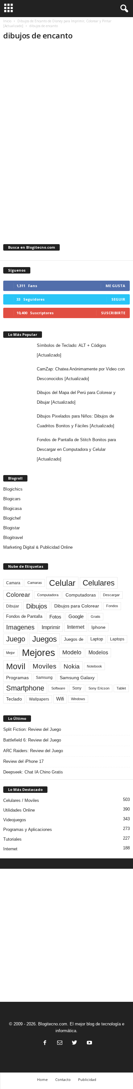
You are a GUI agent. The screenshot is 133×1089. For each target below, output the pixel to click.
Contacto (63, 1079)
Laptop (96, 639)
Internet (75, 627)
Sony (76, 688)
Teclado (14, 698)
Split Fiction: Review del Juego (32, 729)
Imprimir (51, 627)
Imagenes (20, 627)
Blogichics (13, 489)
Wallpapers (39, 699)
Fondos (112, 606)
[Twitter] (74, 1043)
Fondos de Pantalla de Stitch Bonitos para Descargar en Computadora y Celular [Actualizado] (76, 449)
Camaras (34, 583)
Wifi (60, 698)
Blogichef (12, 518)
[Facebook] (44, 1043)
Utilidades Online (19, 810)
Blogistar (11, 527)
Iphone (98, 627)
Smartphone (25, 688)
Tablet (121, 688)
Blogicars (12, 498)
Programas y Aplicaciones (27, 829)
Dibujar (12, 606)
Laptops (117, 639)
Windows (78, 699)
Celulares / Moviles (21, 800)
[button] (123, 9)
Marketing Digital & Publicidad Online (38, 547)
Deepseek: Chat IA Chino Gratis (33, 772)
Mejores (38, 652)
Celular (62, 583)
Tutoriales (12, 839)
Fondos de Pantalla (24, 616)
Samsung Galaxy (77, 677)
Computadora (47, 595)
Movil (16, 666)
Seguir (118, 299)
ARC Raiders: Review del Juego (33, 750)
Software (58, 688)
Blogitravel (13, 537)
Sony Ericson (98, 688)
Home (42, 1079)
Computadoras (81, 595)
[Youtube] (89, 1043)
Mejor (10, 653)
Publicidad (87, 1079)
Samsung (44, 677)
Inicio (7, 21)
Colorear (18, 594)
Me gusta (115, 285)
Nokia (72, 666)
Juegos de (73, 639)
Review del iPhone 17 (23, 761)
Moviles (44, 666)
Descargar (111, 595)
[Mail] (59, 1043)
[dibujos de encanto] (66, 121)
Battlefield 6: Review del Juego (32, 740)
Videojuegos (14, 819)
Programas (17, 677)
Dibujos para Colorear (76, 606)
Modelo (71, 652)
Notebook (94, 666)
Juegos (44, 639)
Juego (15, 639)
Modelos (98, 652)
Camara (13, 583)
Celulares (99, 582)
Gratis (95, 616)
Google (76, 616)
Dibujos (36, 606)
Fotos (55, 616)
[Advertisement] (66, 935)
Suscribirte (113, 312)
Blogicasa (12, 508)
